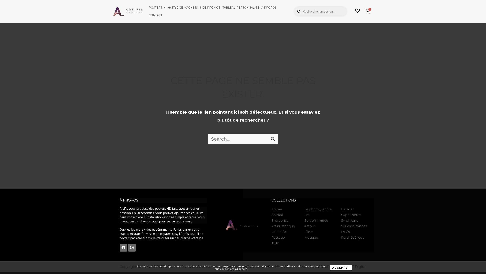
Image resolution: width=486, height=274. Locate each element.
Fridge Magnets (185, 7)
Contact (155, 15)
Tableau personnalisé (240, 7)
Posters (155, 7)
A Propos (269, 7)
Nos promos (210, 7)
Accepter (341, 267)
